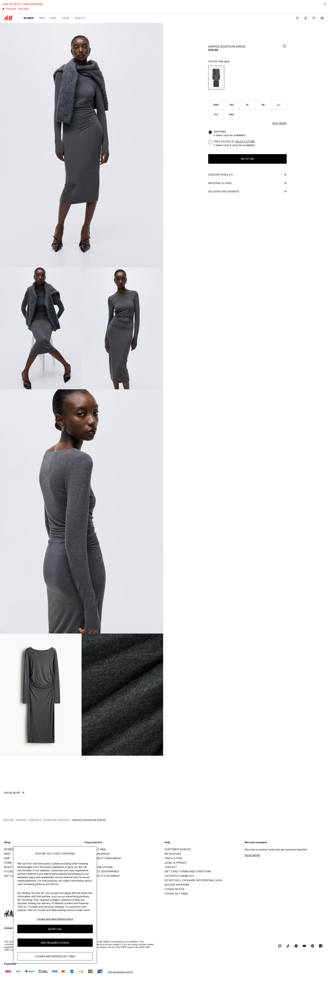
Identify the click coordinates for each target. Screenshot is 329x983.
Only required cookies (55, 942)
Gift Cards (12, 875)
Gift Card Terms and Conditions (187, 871)
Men (42, 18)
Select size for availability (230, 135)
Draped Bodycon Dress (89, 820)
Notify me (247, 158)
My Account (172, 853)
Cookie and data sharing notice (55, 918)
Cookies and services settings (55, 956)
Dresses (35, 820)
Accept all (55, 929)
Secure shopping (176, 884)
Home (66, 18)
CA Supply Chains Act (179, 875)
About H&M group (97, 853)
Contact (170, 867)
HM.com (8, 820)
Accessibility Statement (102, 875)
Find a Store (173, 858)
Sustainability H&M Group (102, 858)
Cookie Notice (174, 889)
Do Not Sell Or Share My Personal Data (193, 880)
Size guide (279, 123)
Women (28, 18)
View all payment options (120, 972)
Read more (252, 855)
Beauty (80, 18)
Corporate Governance (101, 871)
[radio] (216, 77)
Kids (53, 18)
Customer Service (177, 849)
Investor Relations (98, 867)
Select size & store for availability (235, 145)
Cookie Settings (176, 893)
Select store (245, 141)
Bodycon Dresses (56, 820)
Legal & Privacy (175, 862)
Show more (12, 792)
